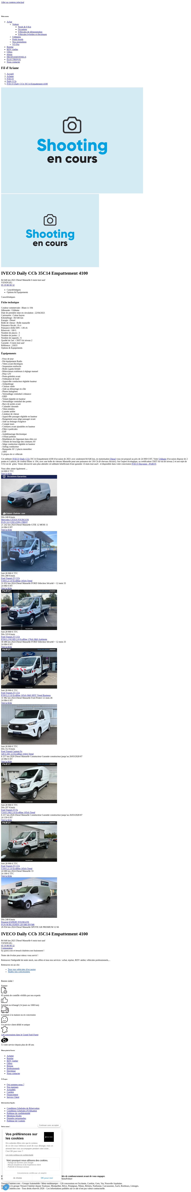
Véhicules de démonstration (30, 32)
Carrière (10, 1092)
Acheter (10, 76)
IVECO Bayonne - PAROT (144, 464)
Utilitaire (162, 459)
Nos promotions (19, 42)
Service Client (13, 1097)
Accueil (10, 74)
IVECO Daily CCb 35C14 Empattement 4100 (27, 84)
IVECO (10, 79)
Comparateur (7, 948)
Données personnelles (16, 1118)
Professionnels (13, 1068)
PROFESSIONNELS (16, 57)
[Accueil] (11, 10)
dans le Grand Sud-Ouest (19, 1034)
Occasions (22, 29)
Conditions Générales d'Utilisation (22, 1111)
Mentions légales (14, 1116)
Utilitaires (16, 37)
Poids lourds (17, 39)
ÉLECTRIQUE (14, 59)
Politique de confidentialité (18, 1113)
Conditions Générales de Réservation (23, 1108)
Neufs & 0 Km (24, 27)
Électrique (11, 1071)
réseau (9, 54)
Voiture (15, 24)
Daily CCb (11, 81)
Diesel (113, 459)
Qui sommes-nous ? (15, 1084)
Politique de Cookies (16, 1121)
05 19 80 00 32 (8, 285)
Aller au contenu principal (12, 2)
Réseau (10, 1066)
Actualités (11, 1089)
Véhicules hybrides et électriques (32, 34)
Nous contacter (13, 62)
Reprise (10, 47)
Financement (12, 1094)
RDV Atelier (12, 49)
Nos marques (12, 1087)
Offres (9, 52)
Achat (9, 22)
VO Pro (15, 44)
